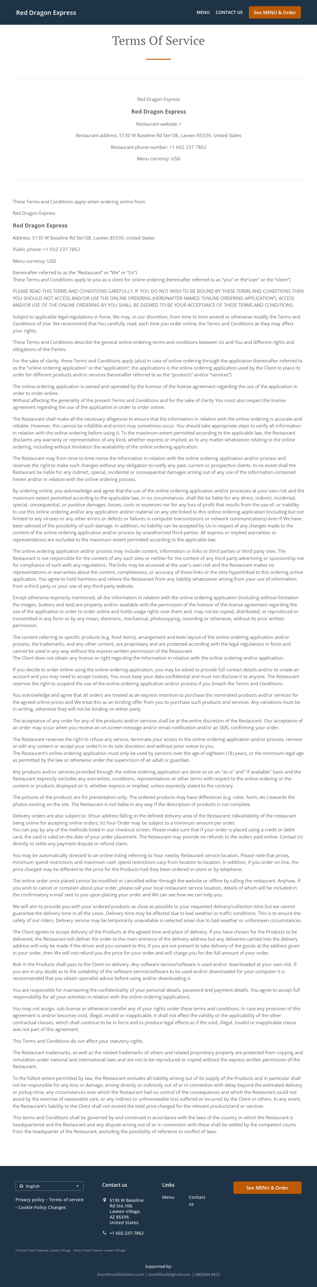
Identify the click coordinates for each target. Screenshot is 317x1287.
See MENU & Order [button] (275, 12)
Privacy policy (30, 1199)
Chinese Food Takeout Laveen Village (43, 1250)
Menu (203, 12)
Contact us (229, 12)
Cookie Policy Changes (42, 1207)
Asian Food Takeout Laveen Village (99, 1250)
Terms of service (66, 1199)
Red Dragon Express (46, 12)
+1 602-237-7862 (127, 1233)
